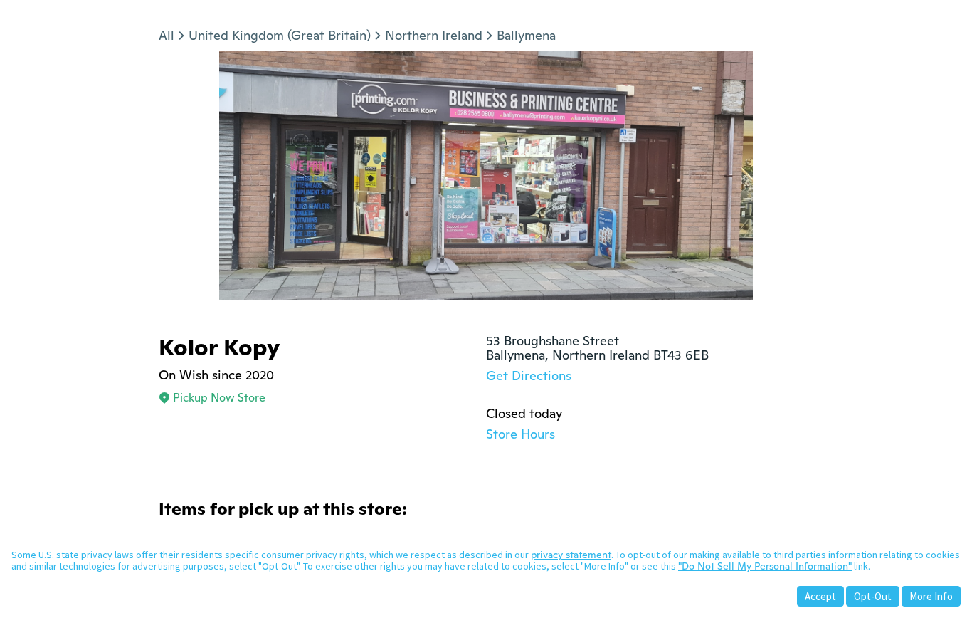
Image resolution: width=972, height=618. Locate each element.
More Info (931, 596)
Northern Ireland (433, 35)
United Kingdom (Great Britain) (280, 35)
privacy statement (571, 554)
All (166, 35)
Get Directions (528, 375)
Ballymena (526, 35)
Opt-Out (873, 596)
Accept (820, 596)
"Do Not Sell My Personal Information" (765, 566)
